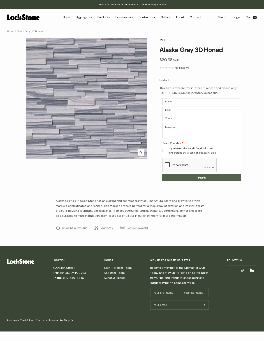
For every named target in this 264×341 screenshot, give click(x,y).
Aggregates (84, 17)
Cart (251, 17)
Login (236, 17)
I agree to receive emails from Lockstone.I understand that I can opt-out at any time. (192, 150)
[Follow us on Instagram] (242, 270)
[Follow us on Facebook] (232, 270)
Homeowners (124, 17)
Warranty (107, 228)
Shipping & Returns (74, 228)
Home (67, 17)
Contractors (146, 17)
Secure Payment (137, 228)
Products (104, 17)
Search (222, 17)
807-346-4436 (175, 93)
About (180, 17)
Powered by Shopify (61, 320)
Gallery (165, 17)
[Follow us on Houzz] (252, 270)
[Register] (203, 305)
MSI (162, 40)
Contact (195, 17)
